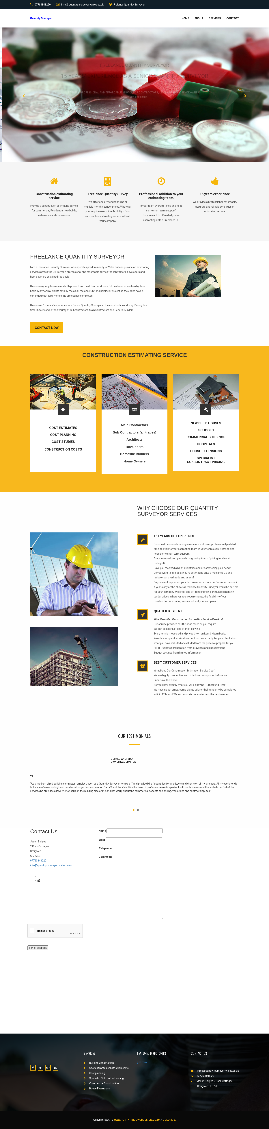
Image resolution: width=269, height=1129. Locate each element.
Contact (232, 18)
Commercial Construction (104, 1083)
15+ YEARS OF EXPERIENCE (174, 536)
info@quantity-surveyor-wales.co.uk (51, 865)
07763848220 (43, 4)
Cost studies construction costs (63, 445)
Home (185, 18)
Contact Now (47, 328)
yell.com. (142, 1062)
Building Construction (101, 1062)
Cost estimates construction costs (109, 1068)
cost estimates (63, 428)
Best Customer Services (175, 662)
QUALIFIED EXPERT (168, 611)
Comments (105, 856)
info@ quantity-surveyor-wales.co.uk (82, 4)
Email (102, 839)
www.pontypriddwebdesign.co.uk (137, 1119)
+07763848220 (205, 1075)
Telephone (105, 848)
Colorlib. (169, 1119)
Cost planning (63, 435)
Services (215, 18)
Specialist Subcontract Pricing (106, 1078)
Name (102, 830)
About (199, 18)
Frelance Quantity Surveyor (129, 4)
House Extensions (99, 1088)
